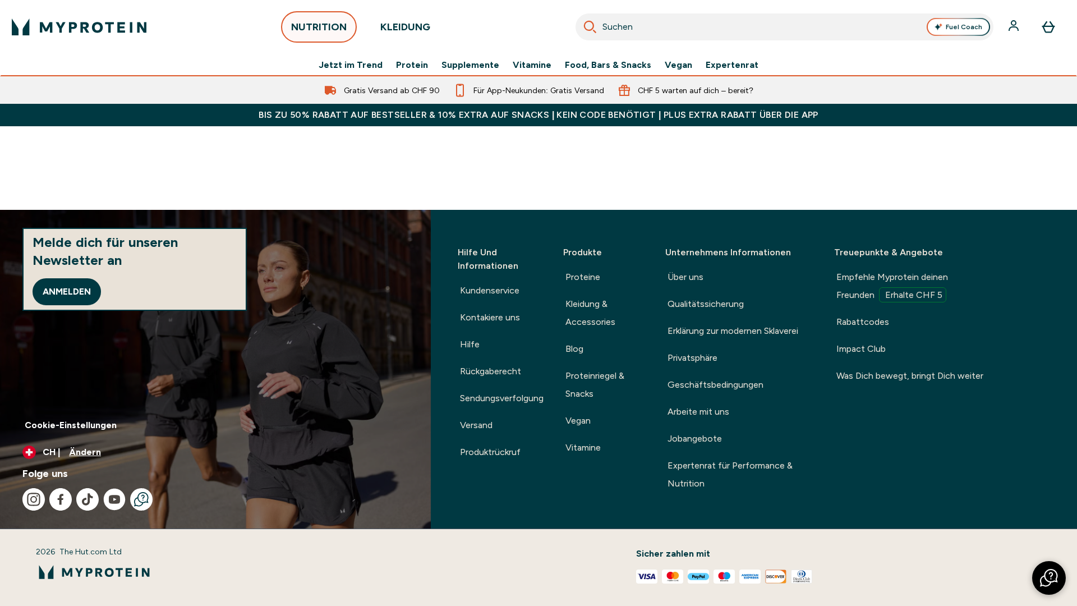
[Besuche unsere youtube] (114, 499)
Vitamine (532, 65)
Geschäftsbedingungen (715, 384)
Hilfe (470, 344)
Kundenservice (489, 290)
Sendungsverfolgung (502, 398)
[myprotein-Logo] (79, 27)
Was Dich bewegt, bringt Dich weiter (909, 375)
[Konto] (1015, 27)
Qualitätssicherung (706, 304)
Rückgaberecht (490, 371)
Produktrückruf (490, 452)
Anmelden (67, 291)
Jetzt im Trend (351, 65)
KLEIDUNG (405, 27)
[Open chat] (141, 499)
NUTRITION (319, 27)
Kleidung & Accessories (590, 313)
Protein (412, 65)
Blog (574, 349)
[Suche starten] (590, 26)
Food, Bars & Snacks (608, 65)
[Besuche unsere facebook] (60, 499)
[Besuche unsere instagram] (33, 499)
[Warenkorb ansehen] (1048, 27)
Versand (476, 425)
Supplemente (470, 65)
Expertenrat (732, 65)
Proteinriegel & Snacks (594, 384)
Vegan (678, 65)
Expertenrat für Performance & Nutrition (730, 474)
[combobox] (784, 26)
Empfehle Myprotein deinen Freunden (892, 286)
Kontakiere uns (490, 317)
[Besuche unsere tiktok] (87, 499)
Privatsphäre (692, 357)
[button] (1049, 578)
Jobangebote (695, 438)
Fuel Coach (964, 27)
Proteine (582, 277)
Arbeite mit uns (698, 411)
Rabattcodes (862, 322)
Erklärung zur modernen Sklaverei (733, 331)
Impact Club (861, 349)
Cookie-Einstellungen (71, 425)
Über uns (685, 277)
